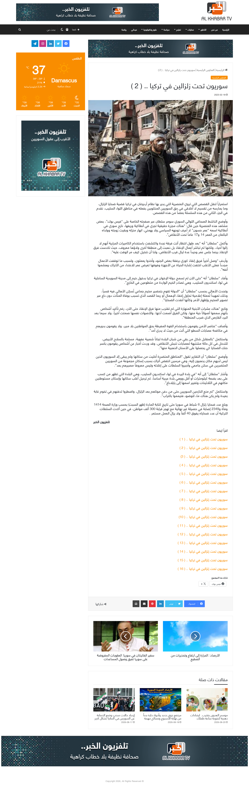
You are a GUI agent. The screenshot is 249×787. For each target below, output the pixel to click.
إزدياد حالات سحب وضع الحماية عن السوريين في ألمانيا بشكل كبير (115, 716)
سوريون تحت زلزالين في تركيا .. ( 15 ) (203, 560)
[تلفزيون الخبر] (216, 11)
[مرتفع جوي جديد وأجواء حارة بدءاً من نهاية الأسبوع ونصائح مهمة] (160, 699)
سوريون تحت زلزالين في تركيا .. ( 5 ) (204, 473)
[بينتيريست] (152, 603)
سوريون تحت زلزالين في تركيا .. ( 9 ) (204, 508)
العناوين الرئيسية (205, 69)
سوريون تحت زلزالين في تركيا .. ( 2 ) (204, 447)
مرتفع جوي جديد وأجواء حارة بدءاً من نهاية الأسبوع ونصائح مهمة (162, 716)
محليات (191, 29)
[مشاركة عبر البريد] (144, 603)
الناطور (203, 29)
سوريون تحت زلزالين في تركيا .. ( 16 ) (203, 568)
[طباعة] (136, 603)
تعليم (178, 29)
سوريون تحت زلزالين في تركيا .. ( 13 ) (203, 542)
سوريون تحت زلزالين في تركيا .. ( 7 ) (204, 490)
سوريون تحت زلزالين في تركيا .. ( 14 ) (203, 551)
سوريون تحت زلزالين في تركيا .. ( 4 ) (204, 464)
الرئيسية (226, 29)
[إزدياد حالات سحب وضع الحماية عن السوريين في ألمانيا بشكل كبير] (114, 699)
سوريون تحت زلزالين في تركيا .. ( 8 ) (204, 499)
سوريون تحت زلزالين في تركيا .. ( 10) (203, 516)
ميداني (134, 29)
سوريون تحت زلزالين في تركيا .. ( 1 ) (204, 439)
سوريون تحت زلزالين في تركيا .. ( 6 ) (204, 482)
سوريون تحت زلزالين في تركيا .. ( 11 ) (203, 525)
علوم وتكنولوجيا (150, 29)
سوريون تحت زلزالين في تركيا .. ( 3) (204, 456)
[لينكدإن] (160, 603)
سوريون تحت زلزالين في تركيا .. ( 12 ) (203, 534)
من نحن (214, 29)
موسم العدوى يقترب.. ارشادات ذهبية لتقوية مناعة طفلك (209, 716)
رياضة (124, 29)
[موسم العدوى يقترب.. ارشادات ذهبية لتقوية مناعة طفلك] (207, 699)
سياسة (167, 29)
